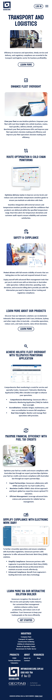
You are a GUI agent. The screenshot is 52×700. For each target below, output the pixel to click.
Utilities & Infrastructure (26, 644)
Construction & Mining (26, 641)
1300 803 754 (27, 672)
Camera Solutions (14, 660)
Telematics (14, 663)
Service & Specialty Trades (26, 646)
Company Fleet (26, 637)
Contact (27, 660)
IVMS (14, 658)
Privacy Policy (39, 696)
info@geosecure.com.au (32, 669)
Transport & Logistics (26, 639)
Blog (38, 658)
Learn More (26, 64)
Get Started (26, 620)
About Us (27, 658)
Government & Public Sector (26, 649)
